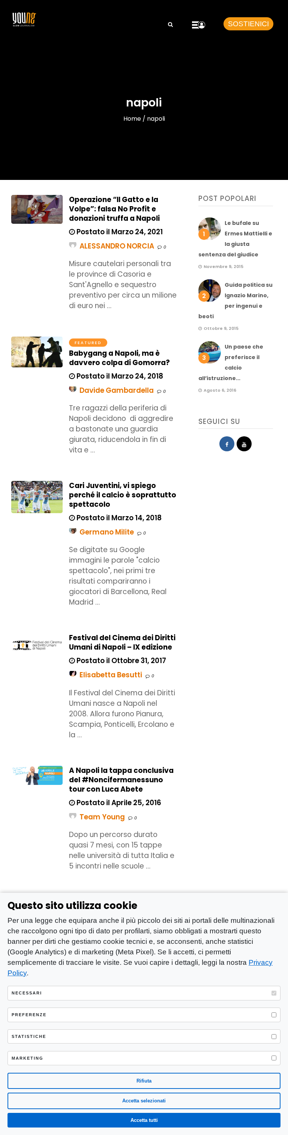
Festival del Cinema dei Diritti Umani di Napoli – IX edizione (122, 642)
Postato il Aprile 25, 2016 (118, 803)
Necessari (27, 993)
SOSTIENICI (248, 24)
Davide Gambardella (117, 390)
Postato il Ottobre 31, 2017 (120, 661)
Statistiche (29, 1036)
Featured (88, 343)
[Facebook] (226, 443)
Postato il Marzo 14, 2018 (118, 518)
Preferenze (29, 1014)
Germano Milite (107, 532)
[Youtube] (244, 443)
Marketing (28, 1058)
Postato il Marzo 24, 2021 (119, 232)
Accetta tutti (144, 1120)
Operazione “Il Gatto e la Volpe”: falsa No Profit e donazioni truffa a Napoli (114, 209)
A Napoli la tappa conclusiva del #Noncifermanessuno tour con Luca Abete (121, 779)
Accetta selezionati (144, 1101)
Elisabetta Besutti (111, 675)
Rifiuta (144, 1081)
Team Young (102, 817)
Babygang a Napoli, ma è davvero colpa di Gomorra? (119, 358)
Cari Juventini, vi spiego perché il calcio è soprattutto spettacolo (122, 495)
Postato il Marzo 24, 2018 (119, 376)
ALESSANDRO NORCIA (117, 246)
